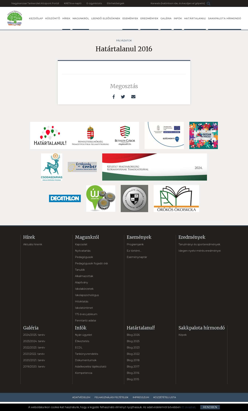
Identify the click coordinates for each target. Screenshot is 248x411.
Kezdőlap (36, 18)
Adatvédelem (81, 397)
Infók (178, 18)
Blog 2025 (133, 341)
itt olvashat (188, 407)
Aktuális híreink (32, 244)
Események (130, 18)
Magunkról (80, 18)
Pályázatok (124, 40)
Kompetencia (83, 373)
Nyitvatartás (82, 250)
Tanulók (80, 269)
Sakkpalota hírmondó (224, 18)
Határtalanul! (195, 18)
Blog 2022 (133, 354)
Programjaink (135, 244)
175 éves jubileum (86, 314)
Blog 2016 (133, 373)
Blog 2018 (133, 360)
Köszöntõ (52, 18)
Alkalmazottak (84, 276)
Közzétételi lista (164, 397)
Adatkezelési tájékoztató (90, 366)
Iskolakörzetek (84, 288)
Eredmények (149, 18)
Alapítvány (81, 282)
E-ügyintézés (94, 3)
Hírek (66, 18)
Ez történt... (134, 250)
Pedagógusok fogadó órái (91, 263)
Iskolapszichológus (87, 295)
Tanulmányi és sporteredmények (199, 244)
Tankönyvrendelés (86, 354)
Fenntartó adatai (85, 320)
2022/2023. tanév (34, 347)
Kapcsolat (81, 244)
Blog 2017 (133, 366)
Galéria (166, 18)
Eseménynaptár (137, 257)
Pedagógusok (84, 257)
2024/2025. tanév (34, 334)
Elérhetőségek (115, 3)
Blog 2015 (133, 379)
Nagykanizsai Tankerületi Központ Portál (35, 3)
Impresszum (141, 397)
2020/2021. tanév (34, 360)
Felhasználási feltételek (111, 397)
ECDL (78, 347)
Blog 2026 (133, 334)
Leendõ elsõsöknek (105, 18)
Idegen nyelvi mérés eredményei (199, 250)
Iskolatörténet (84, 307)
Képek (182, 334)
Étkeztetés (82, 341)
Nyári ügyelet (83, 334)
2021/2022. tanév (34, 354)
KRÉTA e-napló (73, 3)
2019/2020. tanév (34, 366)
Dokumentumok (85, 360)
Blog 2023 (133, 347)
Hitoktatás (81, 301)
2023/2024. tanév (34, 341)
